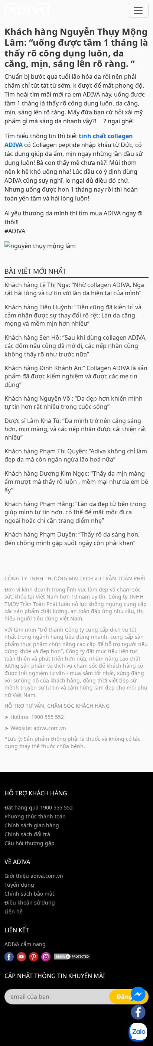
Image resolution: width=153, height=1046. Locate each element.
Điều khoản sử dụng (29, 902)
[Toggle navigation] (138, 10)
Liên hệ (13, 911)
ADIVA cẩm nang (25, 944)
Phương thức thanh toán (35, 816)
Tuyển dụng (19, 884)
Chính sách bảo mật (29, 893)
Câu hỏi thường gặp (29, 843)
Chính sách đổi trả (27, 834)
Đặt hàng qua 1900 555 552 (38, 807)
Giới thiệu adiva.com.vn (33, 875)
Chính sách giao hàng (31, 825)
